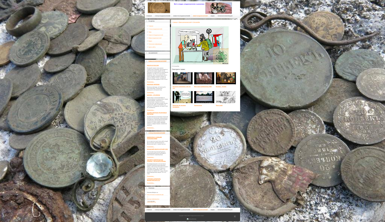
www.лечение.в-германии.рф (155, 194)
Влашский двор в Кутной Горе (157, 149)
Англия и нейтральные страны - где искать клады (156, 160)
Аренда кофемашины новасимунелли (153, 199)
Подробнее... (150, 82)
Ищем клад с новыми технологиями (154, 138)
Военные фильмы (153, 84)
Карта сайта (152, 47)
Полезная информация (155, 44)
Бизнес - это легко (153, 95)
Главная (150, 26)
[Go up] (235, 216)
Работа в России (153, 65)
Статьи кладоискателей (155, 29)
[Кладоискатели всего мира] (159, 7)
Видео (150, 41)
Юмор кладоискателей (154, 38)
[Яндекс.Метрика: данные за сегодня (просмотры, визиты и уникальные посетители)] (191, 219)
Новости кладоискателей (157, 61)
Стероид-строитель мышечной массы (154, 179)
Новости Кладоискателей (155, 35)
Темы (149, 32)
